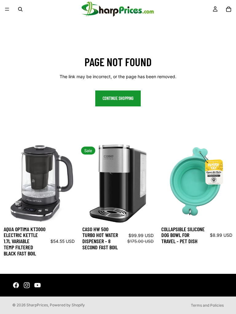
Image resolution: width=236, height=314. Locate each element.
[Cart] (228, 9)
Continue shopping (118, 98)
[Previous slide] (9, 183)
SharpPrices (37, 305)
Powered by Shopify (67, 305)
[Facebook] (16, 285)
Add (74, 213)
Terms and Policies (207, 305)
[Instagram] (26, 285)
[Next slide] (69, 183)
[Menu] (7, 9)
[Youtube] (37, 285)
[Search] (20, 9)
